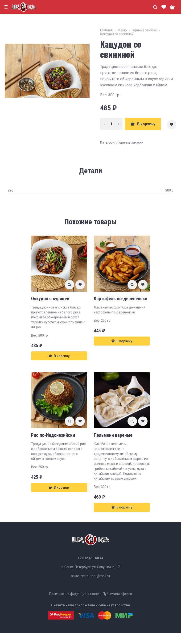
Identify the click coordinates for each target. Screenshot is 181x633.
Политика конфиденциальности (74, 594)
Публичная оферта (117, 594)
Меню (122, 30)
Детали (90, 171)
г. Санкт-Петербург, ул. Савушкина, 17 (91, 567)
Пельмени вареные (113, 435)
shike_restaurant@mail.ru (90, 576)
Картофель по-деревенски (120, 298)
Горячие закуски (144, 30)
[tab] (90, 171)
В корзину (146, 124)
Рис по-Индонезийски (53, 435)
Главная (106, 30)
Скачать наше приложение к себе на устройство (90, 605)
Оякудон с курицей (50, 298)
